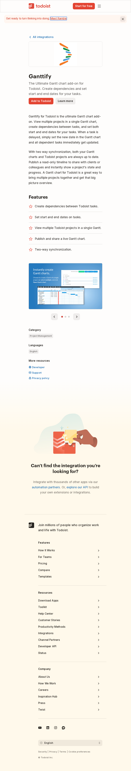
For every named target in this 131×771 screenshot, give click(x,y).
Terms (62, 751)
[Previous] (54, 316)
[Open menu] (99, 6)
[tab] (62, 316)
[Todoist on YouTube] (40, 728)
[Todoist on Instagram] (55, 728)
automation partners (46, 487)
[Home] (39, 6)
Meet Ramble (58, 18)
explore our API (77, 487)
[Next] (76, 316)
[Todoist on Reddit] (63, 728)
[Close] (123, 19)
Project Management (41, 336)
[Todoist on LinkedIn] (48, 728)
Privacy (53, 751)
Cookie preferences (79, 751)
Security (42, 751)
